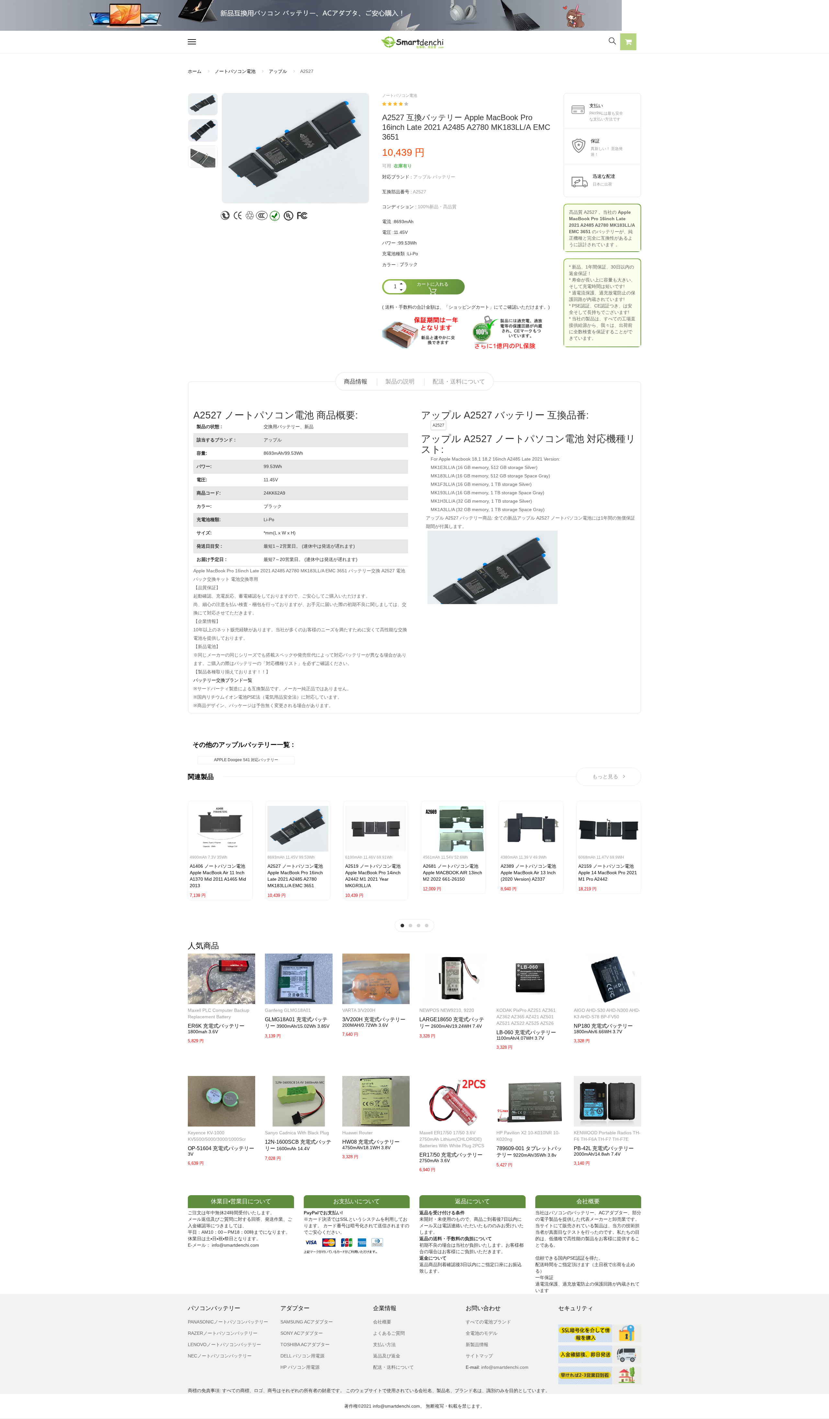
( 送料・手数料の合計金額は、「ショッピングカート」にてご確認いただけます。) (466, 307)
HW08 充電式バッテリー (371, 1142)
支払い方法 (384, 1344)
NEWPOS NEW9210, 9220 (446, 1010)
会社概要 (382, 1321)
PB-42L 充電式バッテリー (604, 1148)
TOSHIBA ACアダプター (305, 1344)
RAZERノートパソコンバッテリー (222, 1333)
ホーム (194, 71)
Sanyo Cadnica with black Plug (297, 1132)
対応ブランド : (397, 176)
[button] (628, 42)
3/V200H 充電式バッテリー (373, 1019)
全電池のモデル (481, 1333)
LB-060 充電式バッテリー (526, 1032)
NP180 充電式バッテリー (603, 1026)
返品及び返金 (386, 1355)
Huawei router (357, 1132)
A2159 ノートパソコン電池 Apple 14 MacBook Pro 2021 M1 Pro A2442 (607, 873)
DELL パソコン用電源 (302, 1355)
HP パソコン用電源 (300, 1367)
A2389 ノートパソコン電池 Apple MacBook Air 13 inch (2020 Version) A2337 (528, 873)
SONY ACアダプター (301, 1333)
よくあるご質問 (389, 1333)
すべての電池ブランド (488, 1321)
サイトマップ (479, 1355)
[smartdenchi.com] (414, 42)
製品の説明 (399, 381)
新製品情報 (477, 1344)
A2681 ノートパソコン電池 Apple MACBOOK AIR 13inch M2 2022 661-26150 (452, 873)
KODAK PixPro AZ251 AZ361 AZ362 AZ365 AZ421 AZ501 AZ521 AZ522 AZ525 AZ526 (526, 1017)
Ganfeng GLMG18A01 (288, 1010)
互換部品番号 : (397, 191)
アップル (278, 71)
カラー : (390, 264)
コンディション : (399, 206)
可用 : (388, 165)
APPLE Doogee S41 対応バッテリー (246, 760)
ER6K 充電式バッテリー (216, 1026)
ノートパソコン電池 (235, 71)
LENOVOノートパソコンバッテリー (224, 1344)
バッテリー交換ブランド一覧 (222, 680)
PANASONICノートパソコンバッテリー (228, 1321)
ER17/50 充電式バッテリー (451, 1155)
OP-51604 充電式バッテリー (221, 1148)
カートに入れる (433, 284)
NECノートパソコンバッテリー (220, 1355)
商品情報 (355, 381)
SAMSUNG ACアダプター (306, 1321)
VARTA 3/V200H (358, 1010)
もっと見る (605, 776)
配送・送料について (459, 381)
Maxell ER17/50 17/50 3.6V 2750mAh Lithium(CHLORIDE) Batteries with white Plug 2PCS (451, 1139)
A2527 (438, 425)
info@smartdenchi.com (504, 1367)
